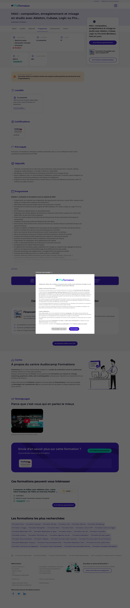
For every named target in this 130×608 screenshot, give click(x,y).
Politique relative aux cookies (80, 323)
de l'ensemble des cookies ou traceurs (57, 292)
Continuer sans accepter (43, 272)
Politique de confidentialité (62, 323)
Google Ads (68, 313)
